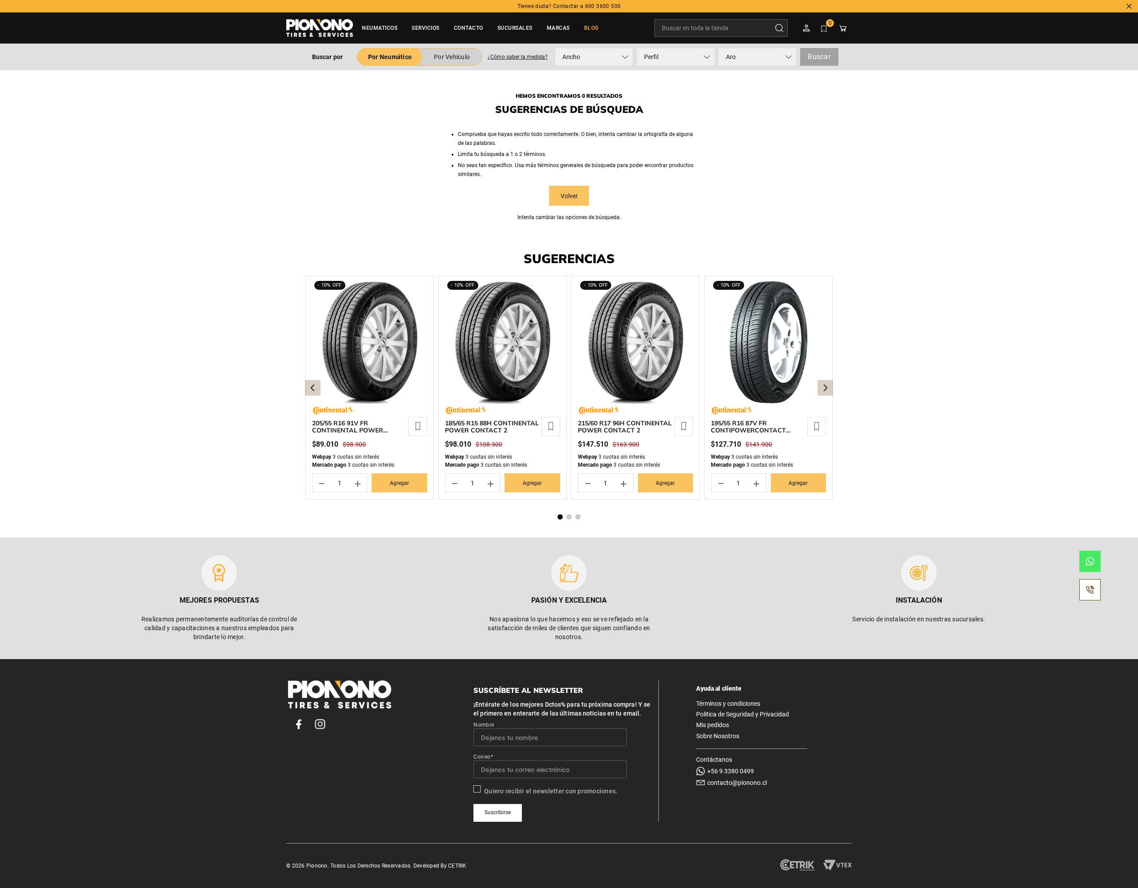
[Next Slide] (825, 388)
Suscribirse (498, 812)
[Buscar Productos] (781, 28)
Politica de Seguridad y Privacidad (742, 714)
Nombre (483, 725)
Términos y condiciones (728, 703)
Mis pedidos (712, 724)
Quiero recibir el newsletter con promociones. (550, 791)
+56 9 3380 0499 (730, 771)
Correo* (483, 757)
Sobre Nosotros (717, 736)
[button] (517, 57)
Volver (569, 196)
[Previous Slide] (313, 388)
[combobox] (721, 28)
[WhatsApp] (1090, 561)
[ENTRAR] (807, 28)
